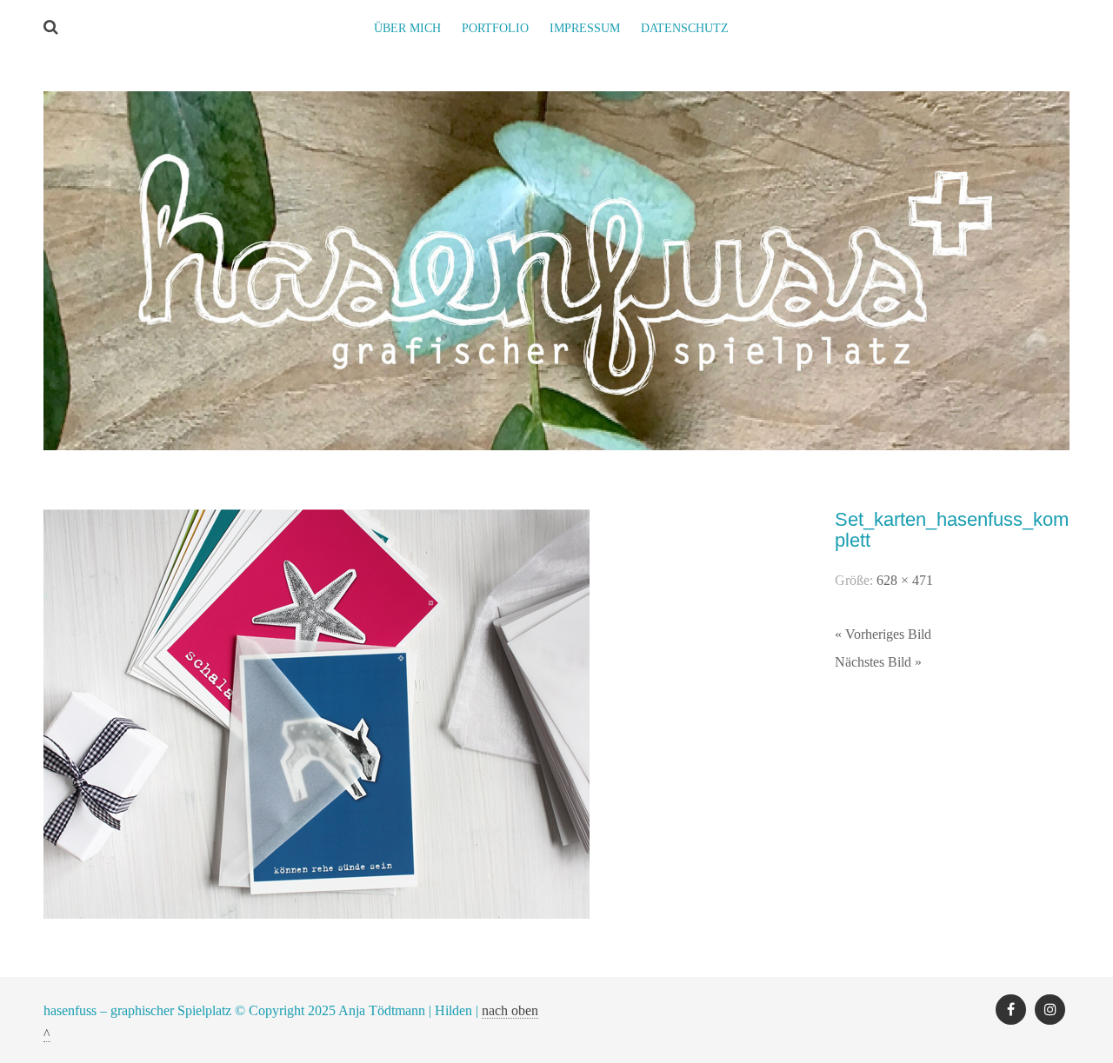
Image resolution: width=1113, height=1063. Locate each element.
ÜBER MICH (407, 28)
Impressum (585, 28)
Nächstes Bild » (878, 661)
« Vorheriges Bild (883, 634)
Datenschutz (685, 28)
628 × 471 (904, 580)
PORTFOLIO (495, 28)
